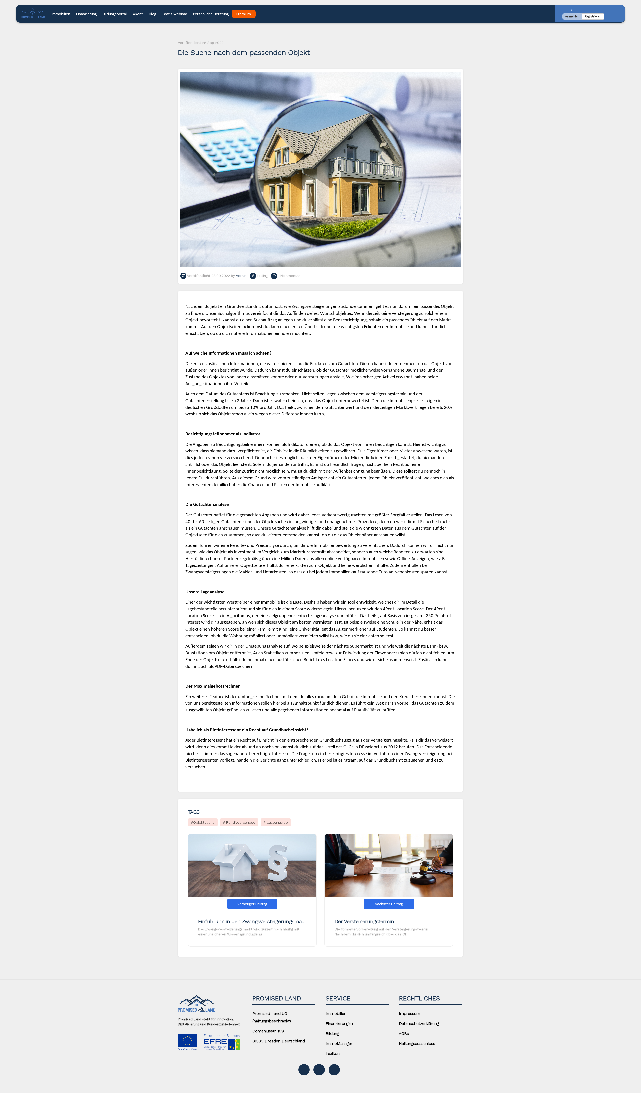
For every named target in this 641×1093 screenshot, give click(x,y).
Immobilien (61, 14)
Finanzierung (86, 14)
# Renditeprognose (239, 822)
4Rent (138, 14)
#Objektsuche (203, 822)
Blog (152, 14)
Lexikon (333, 1053)
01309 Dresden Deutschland (278, 1041)
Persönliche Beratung (211, 14)
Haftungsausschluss (417, 1043)
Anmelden (572, 16)
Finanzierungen (339, 1023)
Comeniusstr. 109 (268, 1031)
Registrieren (593, 16)
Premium (243, 14)
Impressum (409, 1013)
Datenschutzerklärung (419, 1023)
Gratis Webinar (174, 14)
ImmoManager (339, 1043)
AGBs (404, 1033)
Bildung (332, 1033)
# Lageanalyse (276, 822)
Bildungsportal (115, 14)
